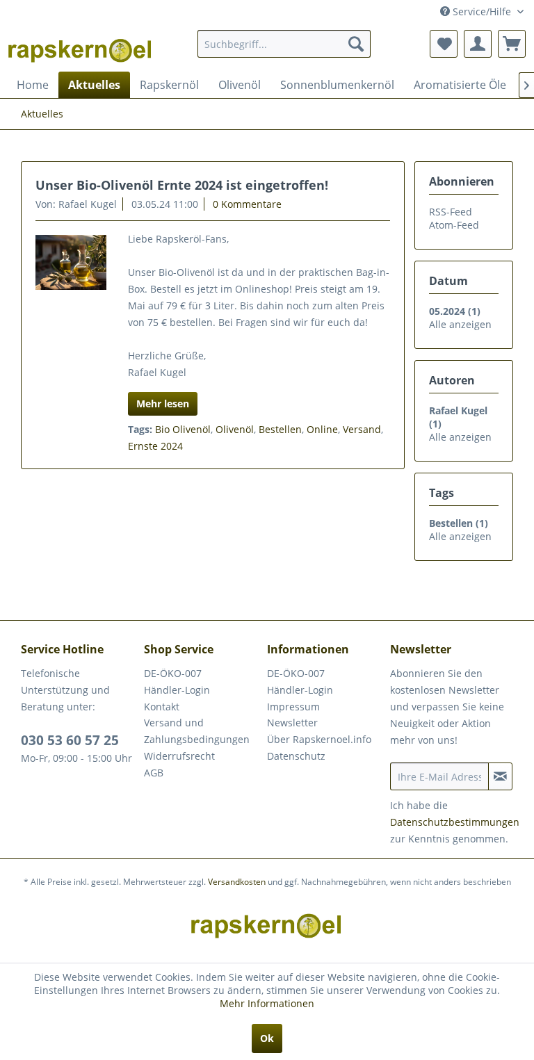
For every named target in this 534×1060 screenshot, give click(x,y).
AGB (153, 772)
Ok (267, 1038)
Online (322, 429)
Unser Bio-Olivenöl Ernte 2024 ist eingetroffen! (181, 185)
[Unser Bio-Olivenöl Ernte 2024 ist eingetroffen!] (70, 262)
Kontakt (161, 706)
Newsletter (292, 722)
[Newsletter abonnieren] (500, 776)
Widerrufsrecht (179, 756)
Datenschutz (296, 756)
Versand (362, 429)
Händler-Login (177, 689)
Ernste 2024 (155, 445)
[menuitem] (284, 44)
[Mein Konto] (478, 44)
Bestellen (280, 429)
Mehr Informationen (267, 1003)
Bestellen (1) (458, 523)
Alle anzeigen (460, 324)
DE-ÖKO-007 (173, 673)
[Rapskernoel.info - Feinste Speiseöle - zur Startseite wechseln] (80, 47)
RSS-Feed (450, 211)
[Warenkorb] (512, 44)
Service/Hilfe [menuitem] (482, 11)
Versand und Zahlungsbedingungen (197, 731)
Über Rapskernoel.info (319, 739)
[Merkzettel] (444, 44)
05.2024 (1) (454, 311)
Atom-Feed (454, 224)
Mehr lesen (162, 403)
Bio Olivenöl (183, 429)
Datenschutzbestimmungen (454, 822)
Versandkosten (237, 882)
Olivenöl (235, 429)
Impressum (293, 706)
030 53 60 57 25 (70, 740)
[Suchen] (356, 44)
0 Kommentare (247, 204)
